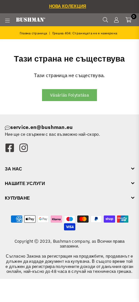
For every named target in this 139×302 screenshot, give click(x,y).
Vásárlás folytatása (69, 95)
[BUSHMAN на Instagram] (25, 148)
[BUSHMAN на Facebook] (11, 148)
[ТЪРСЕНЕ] (105, 20)
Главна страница (34, 33)
